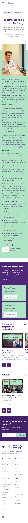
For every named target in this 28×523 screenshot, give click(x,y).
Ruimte (4, 497)
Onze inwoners (19, 474)
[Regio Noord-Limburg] (7, 3)
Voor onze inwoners (19, 12)
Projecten (17, 484)
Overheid (17, 471)
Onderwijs (18, 465)
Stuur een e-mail (10, 297)
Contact (17, 503)
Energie (4, 509)
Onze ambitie (5, 468)
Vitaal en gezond (7, 12)
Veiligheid (4, 501)
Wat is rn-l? (5, 465)
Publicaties (18, 497)
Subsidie (17, 490)
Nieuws (17, 487)
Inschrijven (21, 435)
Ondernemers (19, 468)
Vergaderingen (19, 494)
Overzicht (4, 461)
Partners (17, 500)
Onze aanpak (5, 471)
